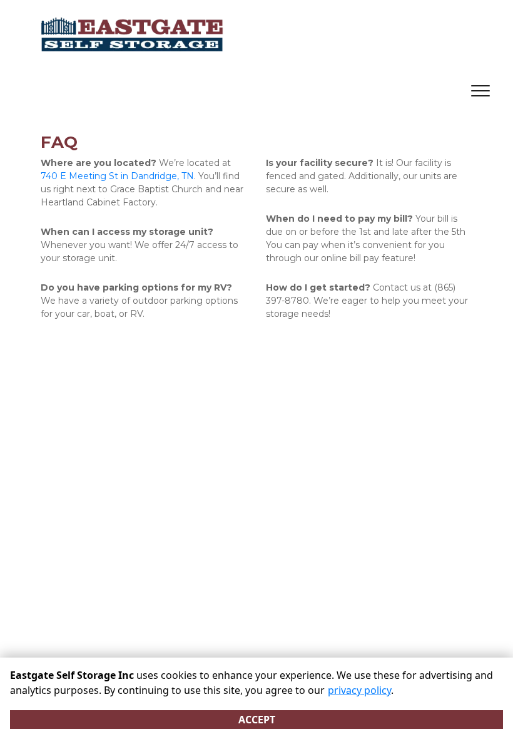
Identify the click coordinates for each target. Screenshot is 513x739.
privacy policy (359, 690)
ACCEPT (256, 719)
